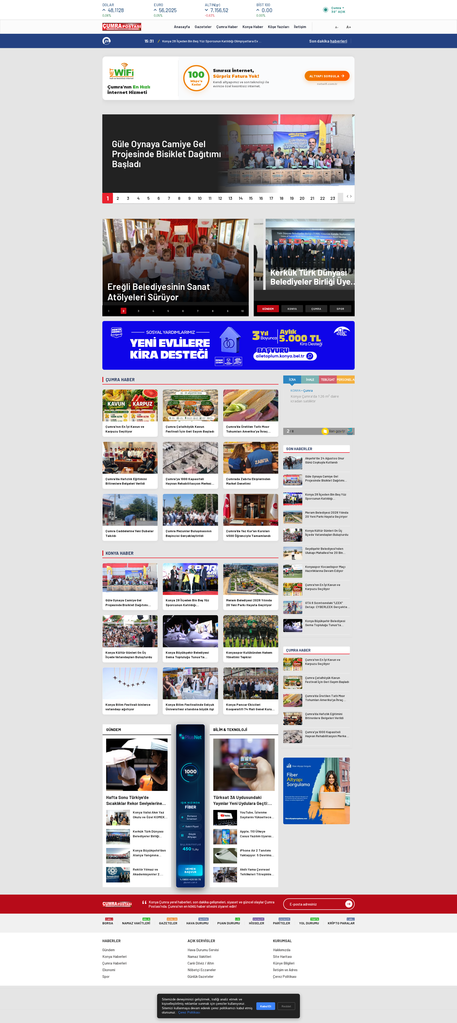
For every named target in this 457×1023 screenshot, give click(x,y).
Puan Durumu (228, 921)
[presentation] (347, 196)
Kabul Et (265, 1006)
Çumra (316, 308)
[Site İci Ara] (319, 28)
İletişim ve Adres (285, 970)
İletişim (300, 26)
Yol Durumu (309, 921)
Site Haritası (282, 956)
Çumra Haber (227, 26)
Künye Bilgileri (283, 963)
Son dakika (328, 41)
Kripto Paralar (341, 921)
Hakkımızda (281, 950)
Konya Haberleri (114, 956)
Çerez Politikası (284, 976)
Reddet (286, 1006)
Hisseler (256, 921)
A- (336, 27)
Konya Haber (253, 26)
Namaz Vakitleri (136, 921)
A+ (348, 26)
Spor (340, 308)
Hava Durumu (197, 921)
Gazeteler (203, 26)
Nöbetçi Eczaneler (202, 970)
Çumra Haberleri (114, 963)
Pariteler (281, 921)
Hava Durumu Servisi (203, 950)
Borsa (107, 921)
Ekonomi (108, 970)
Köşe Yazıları (278, 26)
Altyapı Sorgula (324, 76)
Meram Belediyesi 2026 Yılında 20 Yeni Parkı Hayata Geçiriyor (207, 41)
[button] (107, 198)
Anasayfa (182, 26)
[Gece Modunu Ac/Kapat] (327, 28)
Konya (292, 308)
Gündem (268, 308)
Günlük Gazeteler (201, 976)
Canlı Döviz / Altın (201, 963)
